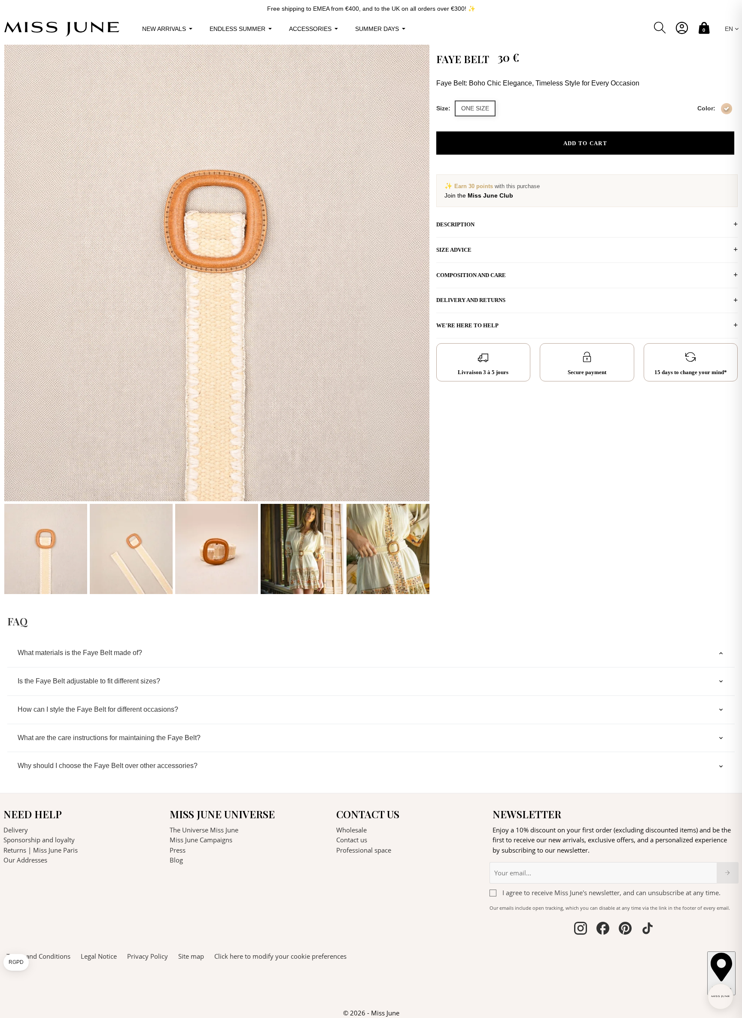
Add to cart (585, 143)
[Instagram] (580, 929)
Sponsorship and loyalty (39, 839)
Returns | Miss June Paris (40, 850)
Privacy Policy (147, 956)
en (730, 28)
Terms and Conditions (38, 956)
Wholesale (351, 830)
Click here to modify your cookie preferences (280, 956)
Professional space (363, 850)
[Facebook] (603, 929)
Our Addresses (25, 860)
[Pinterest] (625, 929)
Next (420, 319)
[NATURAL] (726, 109)
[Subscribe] (728, 873)
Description (455, 224)
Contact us (351, 839)
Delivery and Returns (470, 300)
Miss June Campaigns (201, 839)
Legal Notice (99, 956)
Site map (191, 956)
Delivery (15, 830)
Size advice (453, 250)
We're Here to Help (467, 325)
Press (178, 850)
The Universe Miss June (204, 830)
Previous (12, 319)
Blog (176, 860)
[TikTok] (647, 929)
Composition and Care (471, 275)
